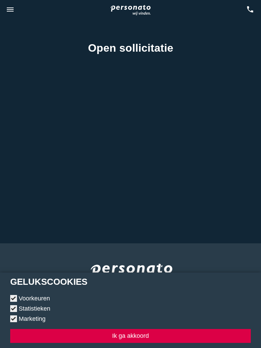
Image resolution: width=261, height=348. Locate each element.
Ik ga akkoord (130, 335)
